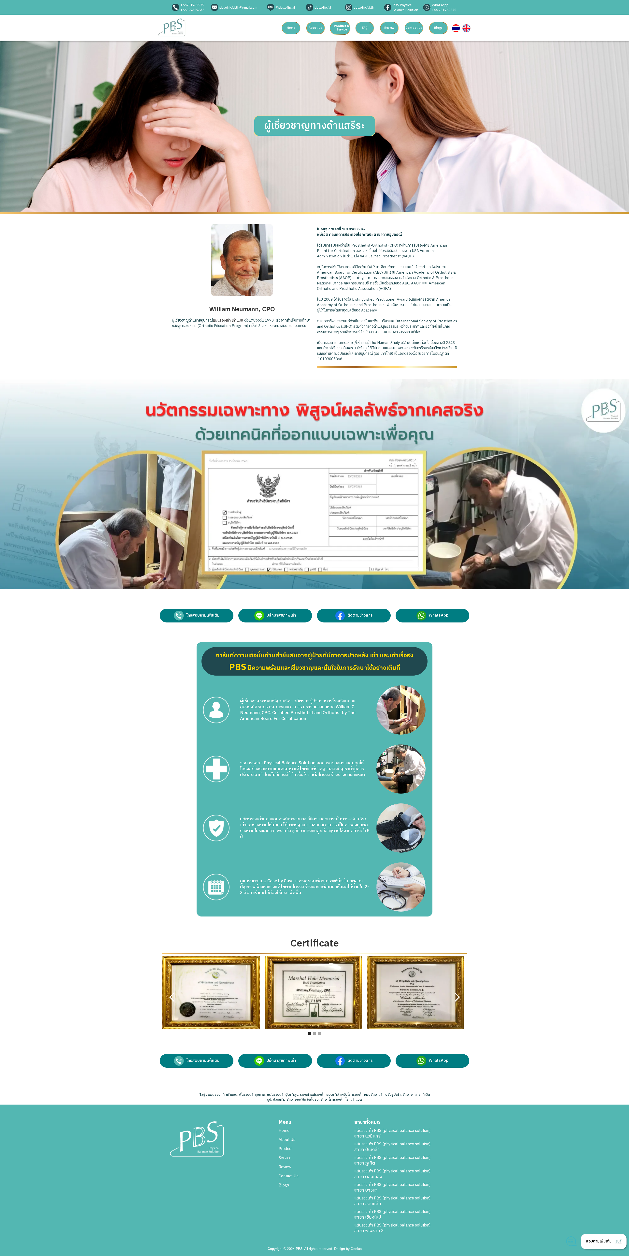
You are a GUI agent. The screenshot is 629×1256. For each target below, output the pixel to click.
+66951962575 (192, 5)
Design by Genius (348, 1249)
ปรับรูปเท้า (393, 1094)
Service (285, 1158)
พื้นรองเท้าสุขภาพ (252, 1094)
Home (291, 28)
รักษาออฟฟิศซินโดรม (302, 1099)
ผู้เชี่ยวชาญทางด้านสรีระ (314, 126)
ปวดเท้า (278, 1099)
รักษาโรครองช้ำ (331, 1099)
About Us (315, 28)
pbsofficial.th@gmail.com (238, 7)
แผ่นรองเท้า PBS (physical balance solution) (392, 1133)
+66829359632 (192, 10)
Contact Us (413, 28)
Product (286, 1149)
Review (389, 28)
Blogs (438, 28)
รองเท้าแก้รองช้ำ (312, 1094)
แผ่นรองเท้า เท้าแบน (228, 320)
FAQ (365, 28)
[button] (341, 28)
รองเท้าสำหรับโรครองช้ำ (344, 1094)
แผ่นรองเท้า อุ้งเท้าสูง (282, 1094)
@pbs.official (285, 7)
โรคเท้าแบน (353, 1099)
